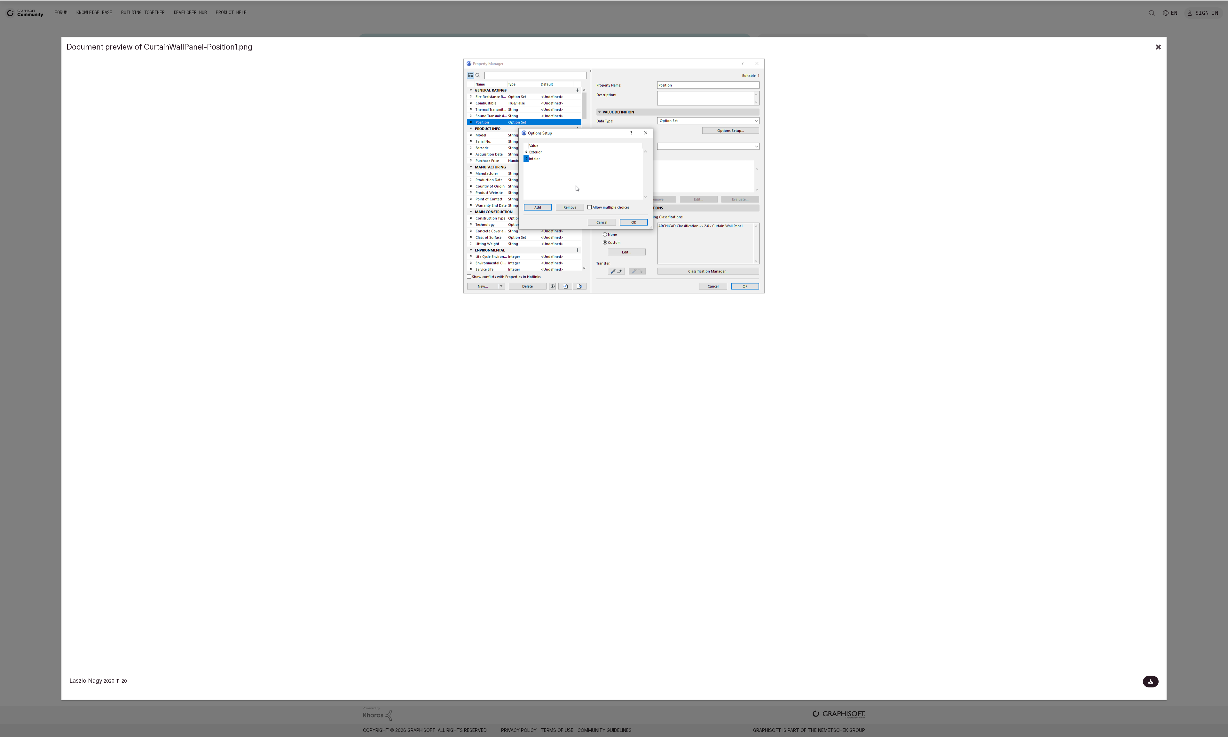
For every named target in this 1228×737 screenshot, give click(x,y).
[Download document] (1151, 681)
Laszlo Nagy (85, 680)
